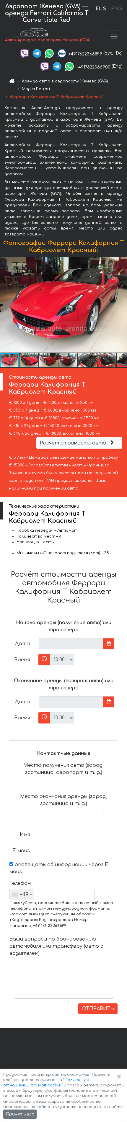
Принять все (20, 1114)
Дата (22, 643)
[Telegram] (37, 53)
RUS (101, 9)
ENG (116, 9)
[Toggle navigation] (114, 36)
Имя (25, 834)
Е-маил (21, 850)
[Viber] (24, 53)
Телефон (20, 883)
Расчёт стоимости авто (74, 443)
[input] (71, 643)
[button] (29, 360)
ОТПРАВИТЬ (98, 1008)
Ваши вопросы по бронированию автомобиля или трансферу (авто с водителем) (56, 946)
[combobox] (22, 894)
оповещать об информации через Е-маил (59, 868)
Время (22, 659)
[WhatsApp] (49, 53)
